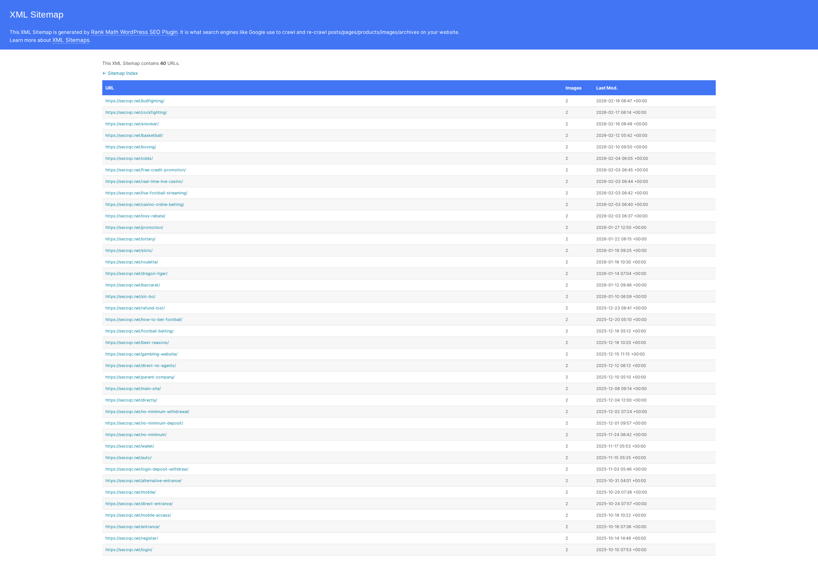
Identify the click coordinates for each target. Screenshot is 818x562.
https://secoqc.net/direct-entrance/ (139, 503)
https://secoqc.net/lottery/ (130, 239)
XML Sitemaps (70, 40)
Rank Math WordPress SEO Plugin (134, 32)
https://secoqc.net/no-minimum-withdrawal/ (147, 411)
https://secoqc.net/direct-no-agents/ (140, 365)
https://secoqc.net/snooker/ (131, 123)
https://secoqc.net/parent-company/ (139, 377)
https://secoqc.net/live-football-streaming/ (146, 193)
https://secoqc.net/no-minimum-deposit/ (144, 423)
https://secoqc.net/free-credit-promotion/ (145, 170)
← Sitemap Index (120, 73)
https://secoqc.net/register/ (131, 538)
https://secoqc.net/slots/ (128, 250)
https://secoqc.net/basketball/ (134, 135)
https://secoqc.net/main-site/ (133, 388)
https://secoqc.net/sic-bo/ (130, 296)
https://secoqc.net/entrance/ (132, 526)
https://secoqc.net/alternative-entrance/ (143, 480)
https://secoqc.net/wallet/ (129, 446)
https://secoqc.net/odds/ (129, 158)
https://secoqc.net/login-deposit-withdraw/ (146, 469)
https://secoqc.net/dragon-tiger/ (136, 273)
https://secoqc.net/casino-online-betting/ (144, 204)
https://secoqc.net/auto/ (128, 457)
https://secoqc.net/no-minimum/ (135, 434)
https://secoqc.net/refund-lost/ (135, 308)
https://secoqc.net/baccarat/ (132, 285)
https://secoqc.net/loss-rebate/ (135, 216)
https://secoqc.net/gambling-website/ (141, 354)
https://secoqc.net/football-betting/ (139, 331)
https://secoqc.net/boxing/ (130, 146)
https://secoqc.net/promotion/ (134, 227)
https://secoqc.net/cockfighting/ (136, 112)
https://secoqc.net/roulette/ (131, 262)
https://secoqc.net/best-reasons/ (137, 342)
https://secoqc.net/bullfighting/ (134, 100)
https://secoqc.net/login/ (128, 549)
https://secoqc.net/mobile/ (130, 492)
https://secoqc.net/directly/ (131, 400)
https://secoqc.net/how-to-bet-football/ (143, 319)
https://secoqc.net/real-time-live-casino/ (144, 181)
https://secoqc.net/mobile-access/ (138, 515)
